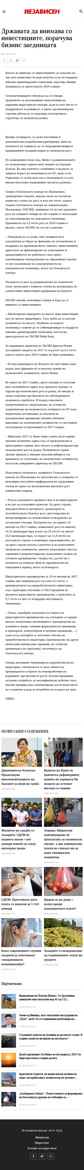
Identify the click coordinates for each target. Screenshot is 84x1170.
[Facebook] (33, 1156)
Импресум (42, 1137)
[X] (42, 1156)
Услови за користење (42, 1148)
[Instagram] (50, 1156)
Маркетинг (42, 1143)
